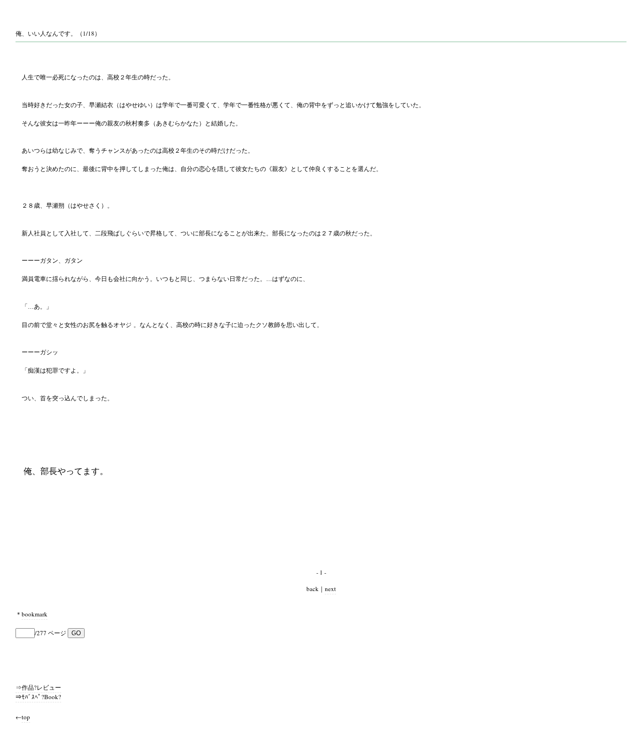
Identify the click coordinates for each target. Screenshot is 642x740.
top (26, 717)
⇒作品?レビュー (38, 687)
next (330, 588)
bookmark (34, 614)
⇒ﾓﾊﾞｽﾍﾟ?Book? (38, 697)
